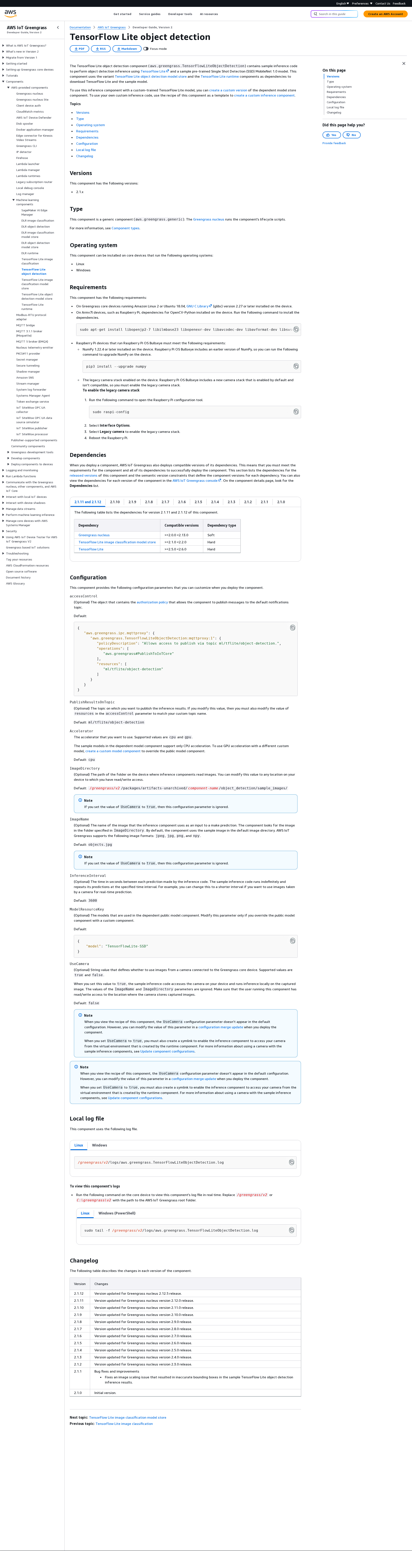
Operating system (90, 125)
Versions (82, 112)
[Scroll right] (221, 14)
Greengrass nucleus (208, 219)
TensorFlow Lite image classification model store (117, 542)
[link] (152, 27)
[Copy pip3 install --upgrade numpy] (296, 366)
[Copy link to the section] (66, 173)
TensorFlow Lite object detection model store (151, 76)
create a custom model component (113, 751)
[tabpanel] (185, 534)
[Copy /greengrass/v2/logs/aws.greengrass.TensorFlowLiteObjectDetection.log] (291, 1162)
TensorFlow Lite (91, 549)
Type (80, 118)
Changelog (84, 156)
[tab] (88, 502)
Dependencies (87, 137)
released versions (83, 475)
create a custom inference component (264, 95)
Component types (125, 228)
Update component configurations (167, 1051)
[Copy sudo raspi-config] (296, 412)
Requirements (87, 131)
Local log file (86, 150)
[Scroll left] (110, 14)
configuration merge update (220, 1027)
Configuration (87, 143)
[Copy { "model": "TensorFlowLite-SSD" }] (292, 941)
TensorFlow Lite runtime (220, 76)
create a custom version (228, 90)
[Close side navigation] (58, 27)
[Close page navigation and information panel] (404, 63)
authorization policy (152, 602)
